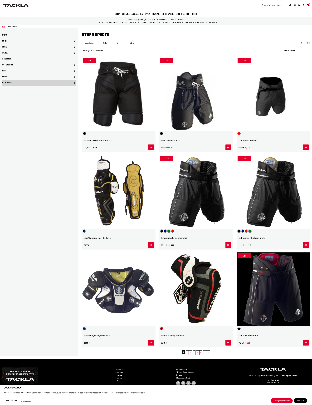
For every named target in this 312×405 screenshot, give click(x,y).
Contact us (119, 369)
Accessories (137, 14)
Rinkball (156, 14)
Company (179, 375)
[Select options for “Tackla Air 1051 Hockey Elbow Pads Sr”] (228, 343)
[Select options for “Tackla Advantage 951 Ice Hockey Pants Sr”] (306, 245)
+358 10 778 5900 (272, 5)
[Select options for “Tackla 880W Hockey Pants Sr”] (306, 147)
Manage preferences (282, 401)
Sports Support (183, 14)
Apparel (126, 14)
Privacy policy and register (185, 372)
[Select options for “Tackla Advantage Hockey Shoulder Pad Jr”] (151, 343)
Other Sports (7, 83)
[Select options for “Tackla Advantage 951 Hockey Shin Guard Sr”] (151, 245)
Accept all (300, 401)
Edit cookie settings (183, 378)
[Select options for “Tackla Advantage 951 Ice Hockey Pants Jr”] (228, 245)
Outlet (195, 14)
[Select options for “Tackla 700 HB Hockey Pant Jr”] (228, 147)
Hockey (117, 14)
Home (3, 26)
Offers (4, 35)
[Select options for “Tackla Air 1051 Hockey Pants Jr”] (306, 343)
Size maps (119, 372)
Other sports (168, 14)
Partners (119, 378)
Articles (118, 381)
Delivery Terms (181, 369)
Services (119, 375)
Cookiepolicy (26, 401)
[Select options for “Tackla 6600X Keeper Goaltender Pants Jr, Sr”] (151, 147)
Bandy (147, 14)
